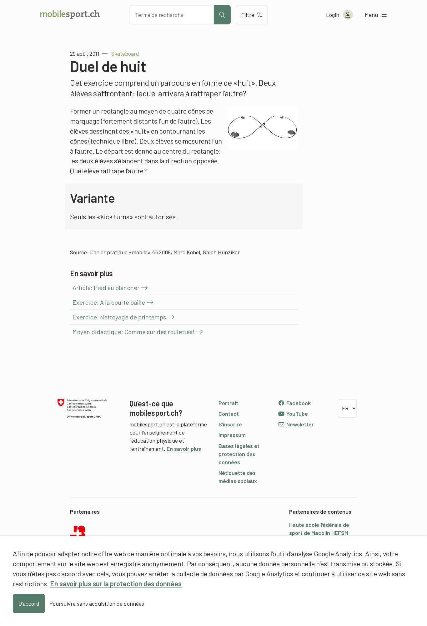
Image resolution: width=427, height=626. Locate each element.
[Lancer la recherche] (222, 14)
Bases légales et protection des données (239, 454)
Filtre (247, 14)
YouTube (296, 413)
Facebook (298, 403)
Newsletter (299, 424)
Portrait (228, 403)
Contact (229, 413)
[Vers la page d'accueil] (70, 14)
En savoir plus (184, 448)
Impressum (232, 434)
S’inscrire (230, 424)
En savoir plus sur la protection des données (116, 583)
